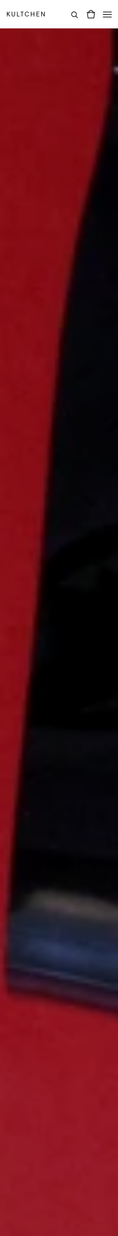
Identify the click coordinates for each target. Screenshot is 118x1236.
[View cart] (91, 14)
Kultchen (26, 14)
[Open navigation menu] (107, 14)
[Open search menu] (74, 14)
